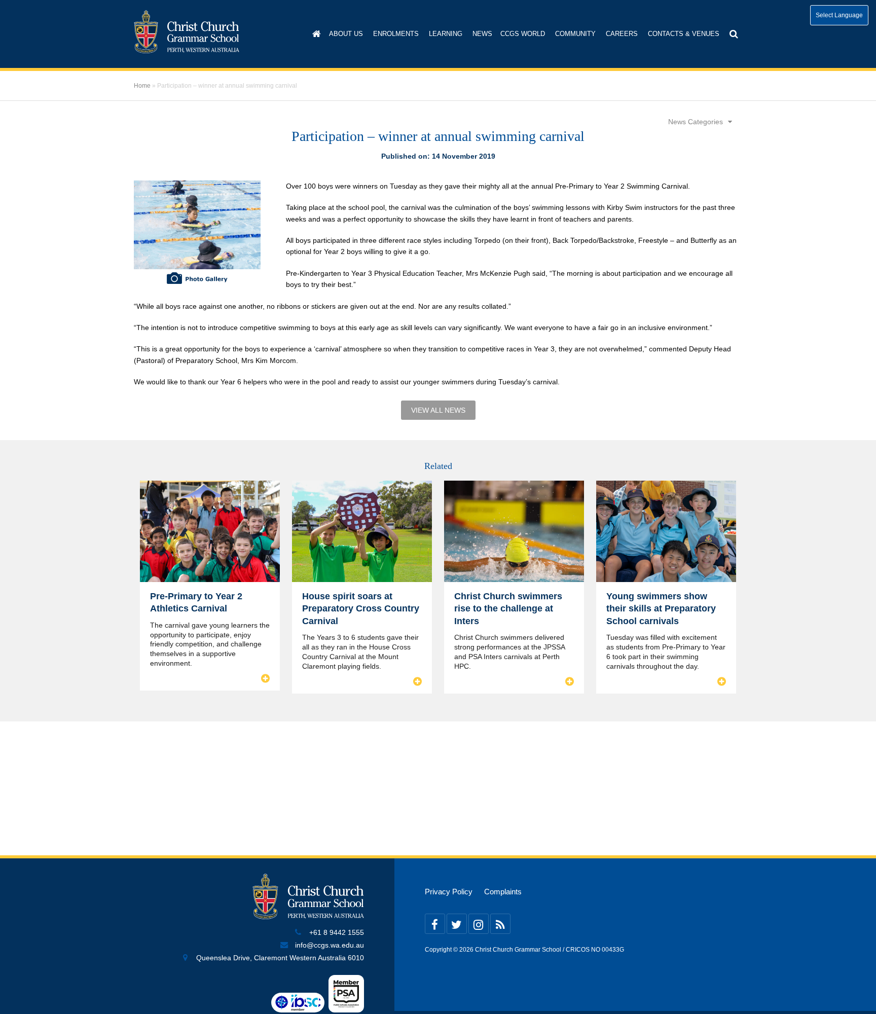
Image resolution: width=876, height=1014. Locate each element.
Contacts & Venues (683, 34)
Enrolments (396, 34)
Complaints (503, 892)
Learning (445, 34)
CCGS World (522, 34)
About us (346, 34)
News (482, 34)
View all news (438, 410)
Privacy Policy (448, 892)
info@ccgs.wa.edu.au (329, 945)
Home (142, 85)
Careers (622, 34)
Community (575, 34)
